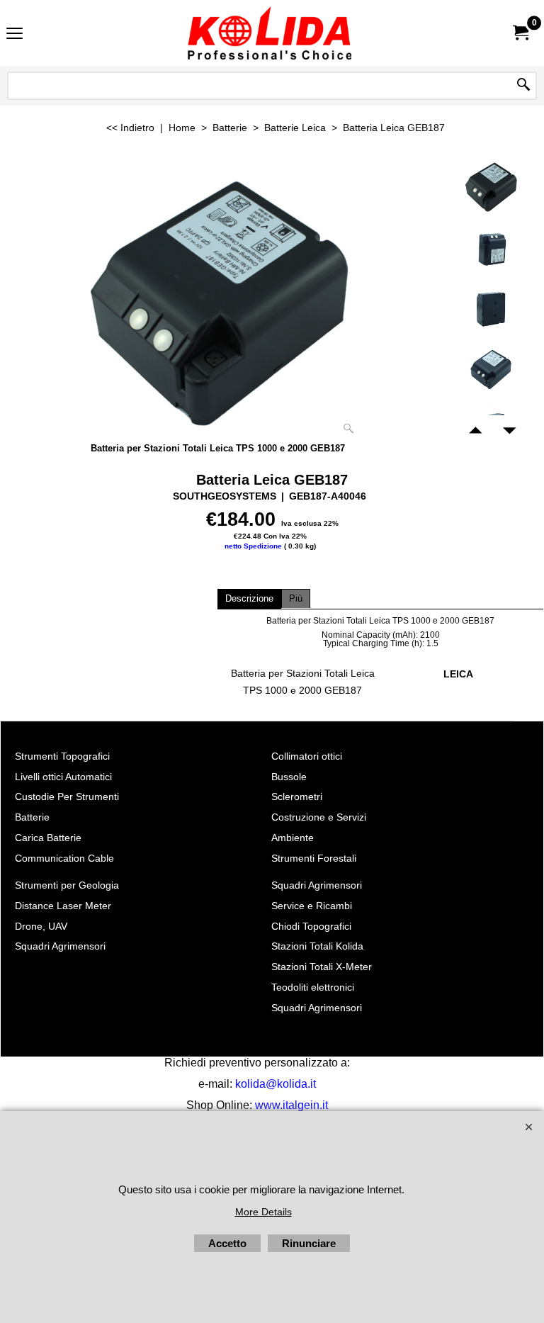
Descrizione (249, 599)
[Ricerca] (523, 86)
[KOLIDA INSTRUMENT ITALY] (269, 33)
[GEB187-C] (491, 367)
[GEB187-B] (491, 306)
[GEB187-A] (491, 246)
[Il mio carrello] (520, 33)
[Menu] (14, 34)
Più (295, 599)
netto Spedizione (253, 546)
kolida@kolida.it (275, 1084)
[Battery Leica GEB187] (218, 299)
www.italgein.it (291, 1105)
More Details (263, 1211)
